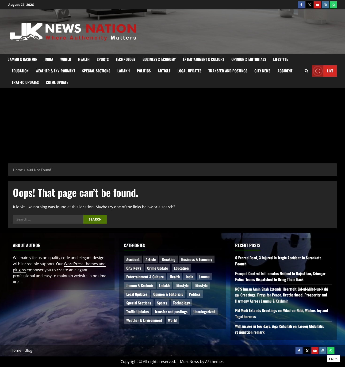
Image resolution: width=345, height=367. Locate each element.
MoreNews (189, 361)
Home (16, 350)
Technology (125, 59)
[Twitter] (309, 4)
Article (164, 71)
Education (20, 71)
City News (262, 71)
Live (330, 70)
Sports (103, 59)
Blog (28, 350)
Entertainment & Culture (203, 59)
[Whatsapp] (333, 4)
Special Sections (96, 71)
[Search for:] (48, 219)
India (49, 59)
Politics (144, 71)
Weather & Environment (55, 71)
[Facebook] (301, 4)
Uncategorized (204, 311)
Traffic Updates (25, 82)
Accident (284, 71)
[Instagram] (325, 4)
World (65, 59)
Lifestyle (280, 59)
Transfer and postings (227, 71)
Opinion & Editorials (248, 59)
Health (84, 59)
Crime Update (57, 82)
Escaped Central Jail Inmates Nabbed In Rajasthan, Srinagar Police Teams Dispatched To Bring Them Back (280, 276)
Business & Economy (159, 59)
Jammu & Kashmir (23, 59)
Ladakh (123, 71)
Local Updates (189, 71)
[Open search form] (306, 70)
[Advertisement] (172, 123)
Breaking (168, 259)
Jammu (204, 277)
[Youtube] (317, 4)
